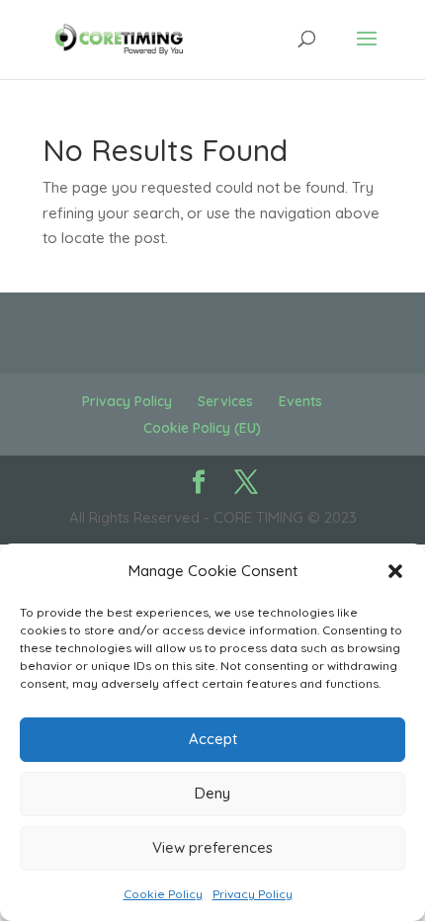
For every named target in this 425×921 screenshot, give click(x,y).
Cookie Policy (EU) (202, 428)
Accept (213, 738)
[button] (395, 571)
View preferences (212, 847)
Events (300, 401)
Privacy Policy (252, 893)
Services (225, 401)
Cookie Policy (163, 893)
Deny (212, 793)
